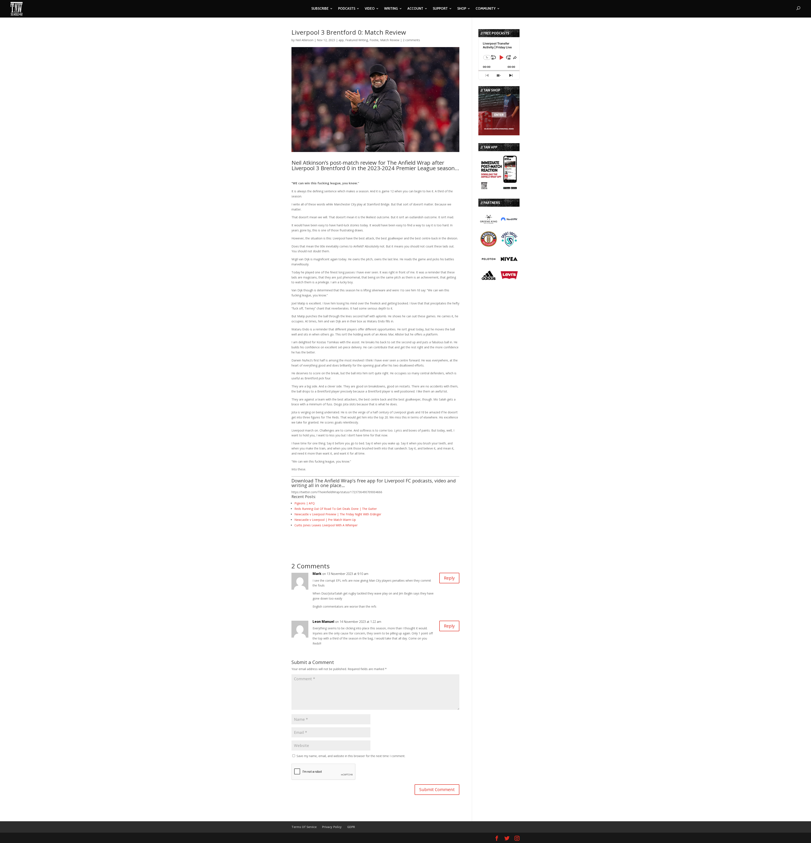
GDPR (351, 827)
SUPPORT (440, 9)
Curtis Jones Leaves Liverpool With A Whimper (326, 525)
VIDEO (370, 9)
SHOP (461, 9)
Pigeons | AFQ (304, 503)
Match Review (389, 40)
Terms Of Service (304, 827)
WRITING (391, 9)
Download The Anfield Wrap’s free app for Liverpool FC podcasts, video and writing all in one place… (373, 482)
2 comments (411, 40)
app (341, 40)
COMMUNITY (486, 9)
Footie (374, 40)
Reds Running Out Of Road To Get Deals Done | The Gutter (335, 509)
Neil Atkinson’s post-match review (334, 162)
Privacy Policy (332, 827)
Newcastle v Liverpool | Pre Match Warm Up (325, 520)
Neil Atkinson (304, 40)
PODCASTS (346, 9)
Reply (449, 578)
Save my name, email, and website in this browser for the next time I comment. (351, 756)
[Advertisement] (340, 539)
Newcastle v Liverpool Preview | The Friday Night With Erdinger (337, 514)
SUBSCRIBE (320, 9)
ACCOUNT (415, 9)
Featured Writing (356, 40)
